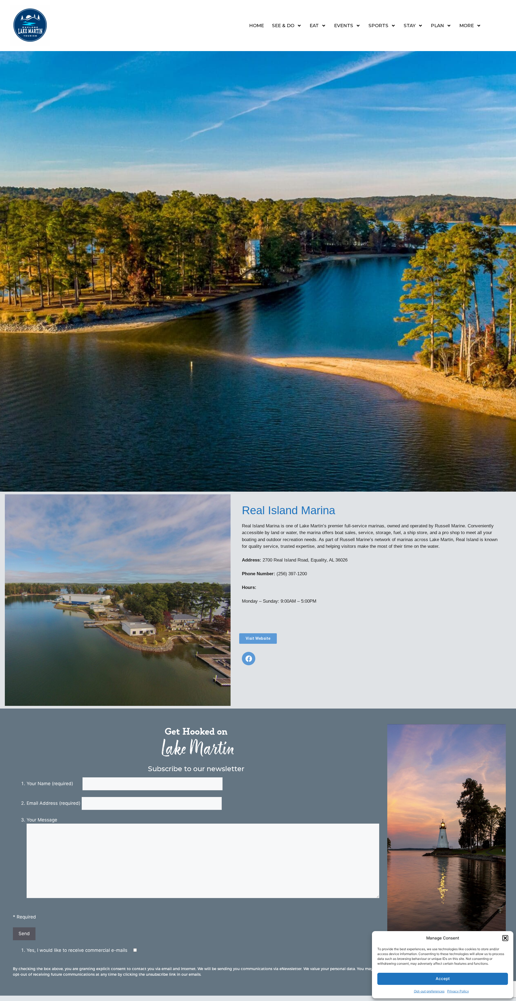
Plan (437, 25)
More (466, 25)
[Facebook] (248, 658)
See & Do (283, 25)
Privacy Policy (458, 991)
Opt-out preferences (429, 991)
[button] (505, 938)
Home (256, 25)
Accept (443, 978)
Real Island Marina (288, 510)
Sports (378, 25)
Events (343, 25)
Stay (409, 25)
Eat (314, 25)
